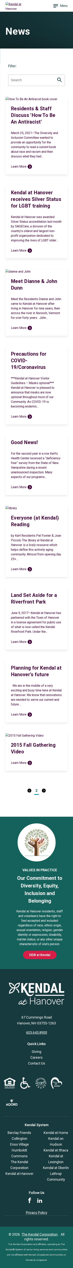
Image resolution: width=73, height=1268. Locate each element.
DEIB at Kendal (39, 955)
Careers (36, 1057)
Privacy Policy (36, 1213)
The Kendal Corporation (39, 1234)
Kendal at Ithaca (56, 1150)
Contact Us (36, 1063)
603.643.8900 (36, 1032)
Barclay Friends (19, 1133)
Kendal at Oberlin (56, 1168)
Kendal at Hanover (19, 1174)
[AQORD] (12, 1104)
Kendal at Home (56, 1133)
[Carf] (41, 1088)
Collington (19, 1138)
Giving (36, 1052)
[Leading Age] (56, 1088)
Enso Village (19, 1144)
